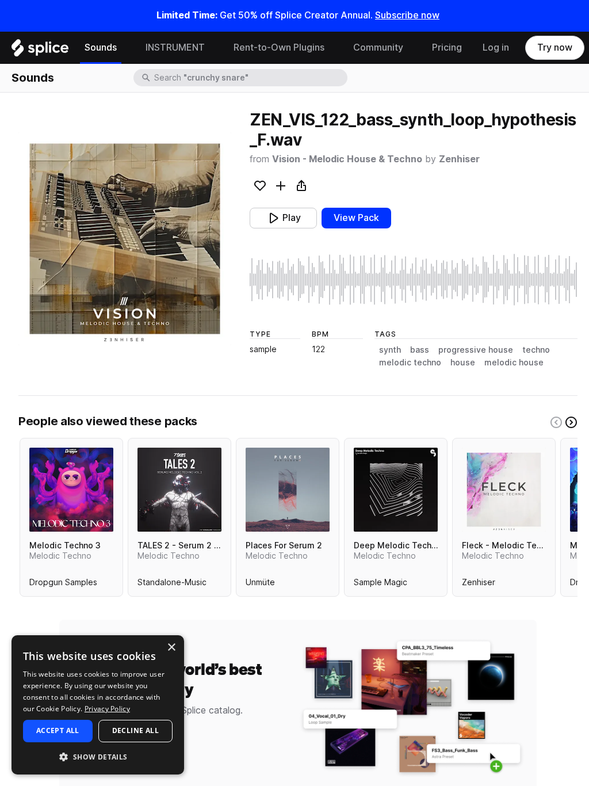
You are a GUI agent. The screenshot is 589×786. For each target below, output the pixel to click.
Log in (496, 47)
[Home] (40, 50)
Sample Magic (380, 585)
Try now (554, 47)
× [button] (171, 647)
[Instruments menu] (213, 47)
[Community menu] (412, 47)
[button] (98, 756)
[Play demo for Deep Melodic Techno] (395, 489)
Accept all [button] (57, 730)
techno (536, 349)
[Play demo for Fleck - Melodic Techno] (504, 489)
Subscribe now (407, 15)
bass (419, 349)
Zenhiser (459, 159)
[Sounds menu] (125, 47)
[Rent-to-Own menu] (333, 47)
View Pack (356, 217)
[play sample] (413, 279)
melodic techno (410, 362)
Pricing (447, 47)
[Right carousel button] (571, 422)
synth (390, 349)
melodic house (514, 362)
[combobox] (249, 77)
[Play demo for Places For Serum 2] (287, 489)
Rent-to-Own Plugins (279, 47)
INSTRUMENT (175, 47)
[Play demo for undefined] (124, 238)
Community (378, 47)
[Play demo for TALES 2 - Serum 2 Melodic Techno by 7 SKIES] (179, 489)
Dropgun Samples (63, 585)
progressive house (475, 349)
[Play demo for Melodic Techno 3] (71, 489)
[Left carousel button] (556, 422)
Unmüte (260, 585)
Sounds (101, 47)
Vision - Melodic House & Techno (347, 159)
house (462, 362)
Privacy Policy (107, 708)
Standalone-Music (171, 585)
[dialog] (98, 704)
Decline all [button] (135, 730)
